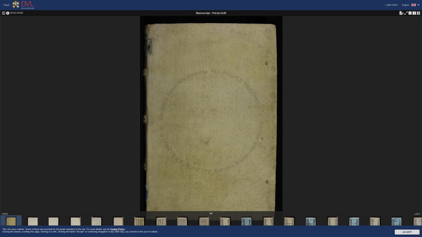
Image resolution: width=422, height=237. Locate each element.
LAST (417, 214)
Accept (407, 232)
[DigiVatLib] (23, 8)
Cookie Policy (117, 229)
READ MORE (16, 13)
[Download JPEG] (401, 13)
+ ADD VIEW (391, 5)
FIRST (5, 214)
